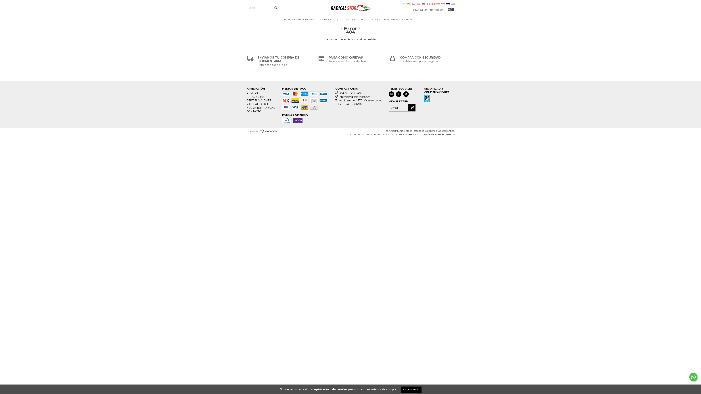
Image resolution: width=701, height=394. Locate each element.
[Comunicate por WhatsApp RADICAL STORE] (693, 377)
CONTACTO (409, 19)
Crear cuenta (420, 10)
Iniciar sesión (437, 10)
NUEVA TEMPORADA (385, 19)
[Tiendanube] (262, 132)
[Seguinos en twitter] (406, 94)
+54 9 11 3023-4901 (352, 93)
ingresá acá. (412, 135)
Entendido (411, 389)
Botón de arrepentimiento (439, 135)
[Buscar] (275, 8)
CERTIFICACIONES (330, 19)
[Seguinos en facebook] (398, 94)
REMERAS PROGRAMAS (299, 19)
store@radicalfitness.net (355, 96)
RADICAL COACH (356, 19)
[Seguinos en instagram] (391, 94)
